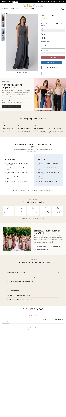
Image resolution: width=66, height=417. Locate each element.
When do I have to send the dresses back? (17, 286)
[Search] (63, 9)
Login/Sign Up (39, 1)
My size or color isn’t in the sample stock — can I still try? (21, 277)
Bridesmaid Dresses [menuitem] (4, 9)
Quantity (43, 45)
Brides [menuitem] (55, 9)
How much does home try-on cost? (15, 268)
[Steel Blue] (42, 38)
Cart (62, 1)
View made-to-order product (51, 73)
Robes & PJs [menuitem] (33, 9)
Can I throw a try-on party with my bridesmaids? (19, 295)
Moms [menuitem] (49, 9)
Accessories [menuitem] (40, 9)
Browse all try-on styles (11, 106)
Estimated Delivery (46, 51)
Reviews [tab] (4, 321)
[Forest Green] (45, 38)
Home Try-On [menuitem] (12, 10)
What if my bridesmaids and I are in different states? (20, 281)
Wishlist (47, 1)
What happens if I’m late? (13, 290)
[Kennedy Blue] (33, 5)
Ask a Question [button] (48, 319)
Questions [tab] (13, 321)
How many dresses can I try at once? (16, 272)
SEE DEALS (15, 1)
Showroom (55, 1)
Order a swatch (51, 62)
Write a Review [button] (59, 319)
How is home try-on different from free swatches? (19, 299)
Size (42, 28)
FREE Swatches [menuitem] (19, 9)
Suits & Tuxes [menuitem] (26, 10)
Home (2, 13)
